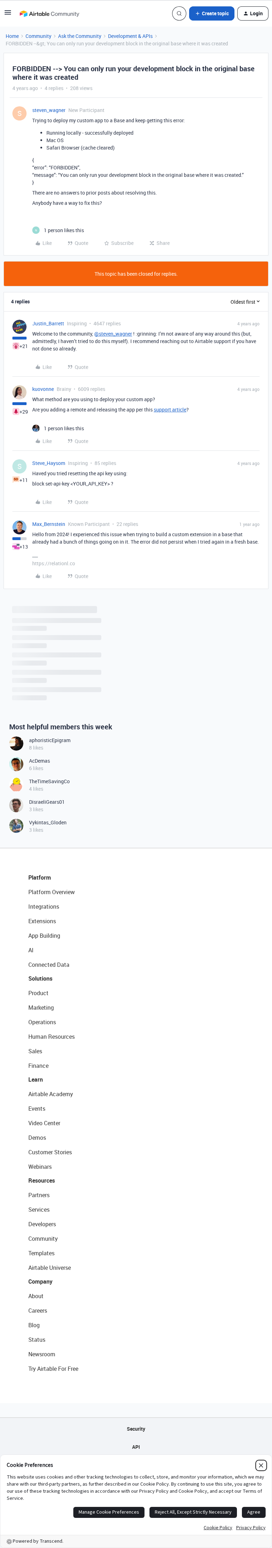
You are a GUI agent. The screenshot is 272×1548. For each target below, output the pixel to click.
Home (12, 36)
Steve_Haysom (48, 463)
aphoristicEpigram (49, 740)
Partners (39, 1195)
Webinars (40, 1167)
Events (36, 1108)
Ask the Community (79, 36)
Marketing (41, 1007)
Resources (41, 1180)
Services (39, 1209)
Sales (35, 1051)
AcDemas (39, 760)
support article (170, 409)
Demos (37, 1138)
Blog (34, 1325)
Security (136, 1428)
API (136, 1446)
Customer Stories (50, 1152)
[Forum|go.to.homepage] (49, 13)
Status (36, 1340)
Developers (42, 1224)
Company (40, 1281)
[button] (8, 14)
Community (38, 36)
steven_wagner (49, 110)
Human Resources (51, 1037)
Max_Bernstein (48, 524)
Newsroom (41, 1354)
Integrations (43, 906)
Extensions (42, 921)
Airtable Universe (49, 1268)
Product (38, 993)
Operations (42, 1022)
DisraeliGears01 (47, 801)
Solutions (40, 978)
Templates (41, 1253)
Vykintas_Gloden (48, 822)
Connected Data (48, 965)
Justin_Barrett (48, 323)
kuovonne (43, 389)
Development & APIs (130, 36)
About (36, 1296)
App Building (44, 936)
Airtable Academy (50, 1094)
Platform (39, 877)
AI (31, 950)
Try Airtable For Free (53, 1369)
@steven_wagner (113, 333)
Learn (35, 1079)
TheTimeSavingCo (49, 781)
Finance (38, 1066)
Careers (37, 1310)
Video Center (44, 1123)
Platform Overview (51, 892)
